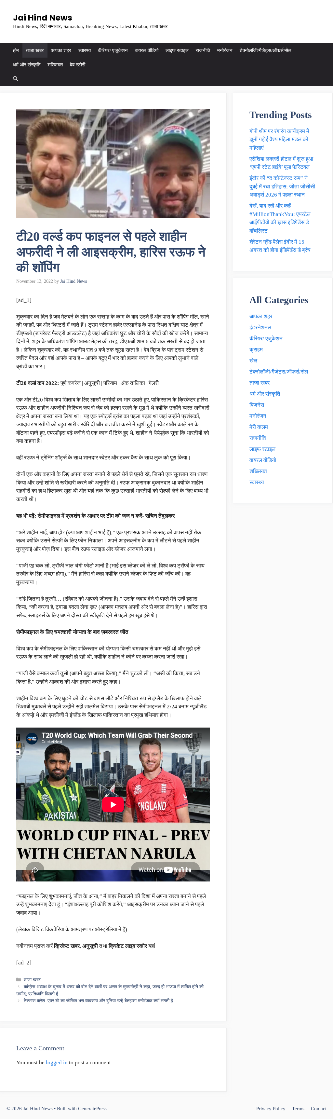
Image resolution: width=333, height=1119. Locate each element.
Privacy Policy (271, 1108)
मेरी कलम (258, 427)
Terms (298, 1108)
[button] (15, 79)
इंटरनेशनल (260, 327)
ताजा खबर (35, 50)
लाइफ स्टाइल (177, 50)
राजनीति (203, 50)
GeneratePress (92, 1108)
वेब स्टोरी (77, 64)
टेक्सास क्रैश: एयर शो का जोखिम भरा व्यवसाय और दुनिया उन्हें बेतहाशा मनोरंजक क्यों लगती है (98, 1000)
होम (16, 50)
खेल (253, 361)
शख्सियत (55, 64)
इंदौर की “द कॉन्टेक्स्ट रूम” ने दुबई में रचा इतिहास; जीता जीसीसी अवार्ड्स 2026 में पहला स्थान (282, 186)
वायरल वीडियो (146, 50)
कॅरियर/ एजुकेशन (113, 50)
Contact (318, 1108)
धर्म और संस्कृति (26, 64)
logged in (57, 1062)
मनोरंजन (225, 50)
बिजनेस (256, 405)
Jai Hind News (42, 17)
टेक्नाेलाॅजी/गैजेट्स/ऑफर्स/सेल (265, 50)
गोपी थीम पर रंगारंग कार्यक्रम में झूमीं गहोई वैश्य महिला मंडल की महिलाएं (279, 139)
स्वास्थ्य (84, 50)
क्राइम (256, 350)
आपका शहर (61, 50)
